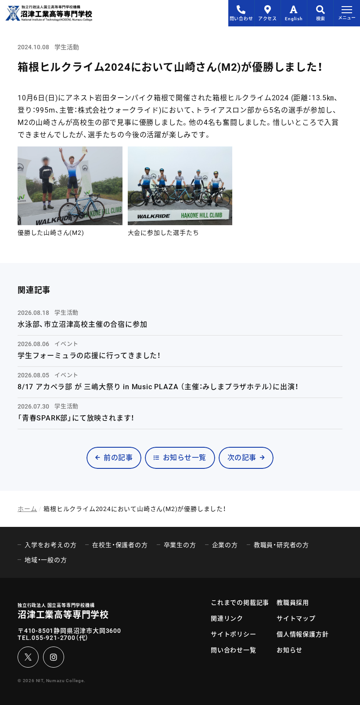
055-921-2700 (54, 637)
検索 (320, 18)
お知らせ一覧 (184, 457)
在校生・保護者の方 (120, 545)
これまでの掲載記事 (240, 602)
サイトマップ (296, 618)
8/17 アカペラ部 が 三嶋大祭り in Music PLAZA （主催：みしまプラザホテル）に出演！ (158, 387)
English (294, 18)
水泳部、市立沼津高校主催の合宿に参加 (82, 324)
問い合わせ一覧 (233, 650)
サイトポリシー (233, 634)
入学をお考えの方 (50, 545)
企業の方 (225, 545)
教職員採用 (293, 602)
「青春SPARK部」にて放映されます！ (76, 418)
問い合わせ (241, 18)
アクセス (267, 18)
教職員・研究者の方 (281, 545)
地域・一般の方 (46, 560)
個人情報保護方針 (302, 634)
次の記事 (241, 457)
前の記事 (118, 457)
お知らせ (289, 650)
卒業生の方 (180, 545)
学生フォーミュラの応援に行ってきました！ (89, 355)
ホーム (27, 508)
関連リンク (227, 618)
